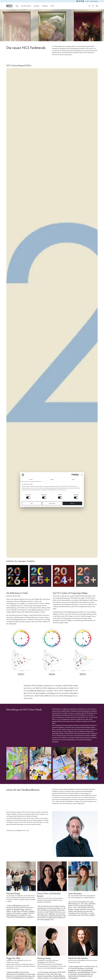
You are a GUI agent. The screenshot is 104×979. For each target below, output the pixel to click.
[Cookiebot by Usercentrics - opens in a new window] (72, 475)
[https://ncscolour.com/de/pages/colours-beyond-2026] (52, 313)
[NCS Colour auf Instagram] (79, 1)
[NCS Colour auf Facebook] (77, 1)
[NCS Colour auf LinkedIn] (83, 1)
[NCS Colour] (9, 6)
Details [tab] (52, 479)
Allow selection (52, 503)
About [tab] (73, 479)
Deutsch (87, 1)
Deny (32, 503)
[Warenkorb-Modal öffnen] (97, 6)
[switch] (44, 497)
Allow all (72, 503)
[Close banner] (81, 474)
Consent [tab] (31, 479)
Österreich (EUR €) (94, 1)
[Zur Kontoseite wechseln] (93, 6)
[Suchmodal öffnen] (89, 6)
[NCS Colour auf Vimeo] (81, 1)
